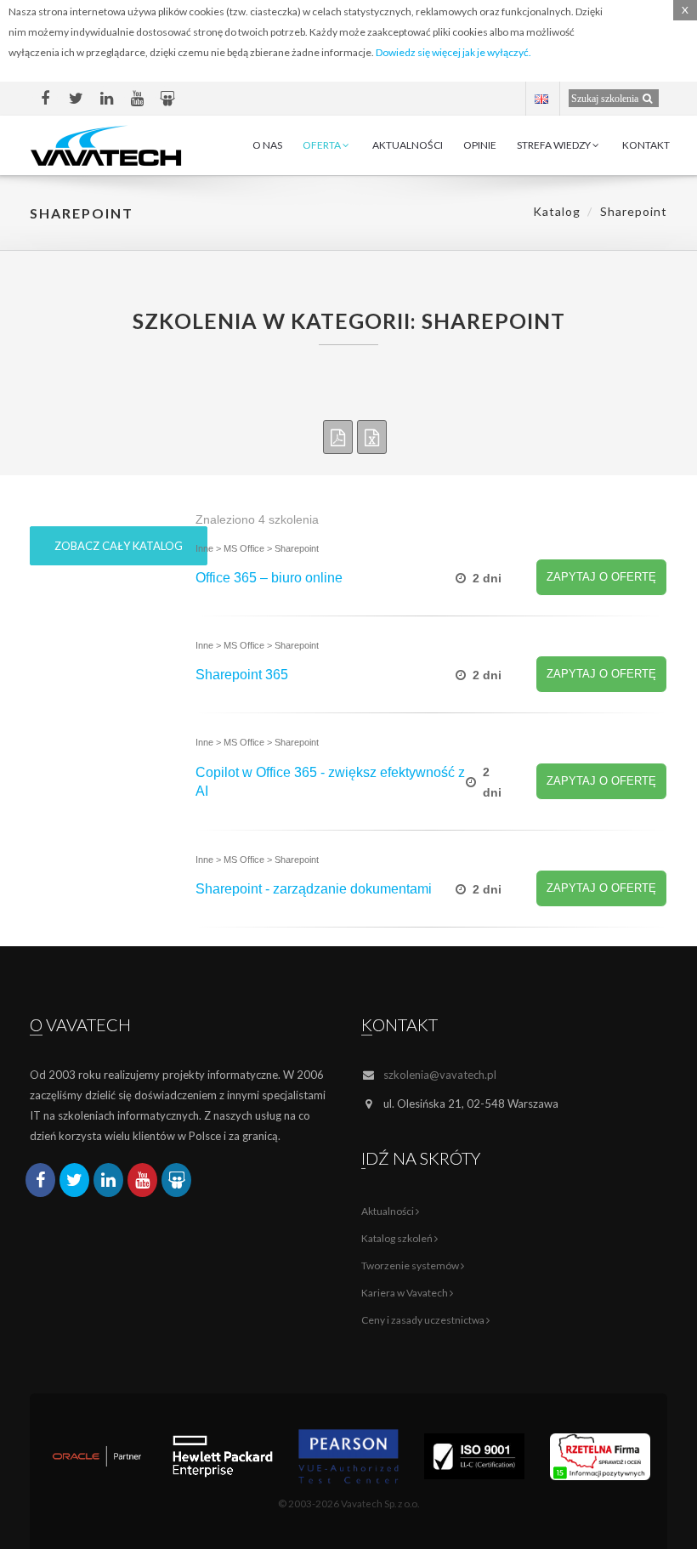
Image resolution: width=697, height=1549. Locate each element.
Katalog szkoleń (397, 1238)
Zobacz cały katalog (118, 546)
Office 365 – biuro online (269, 577)
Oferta (323, 145)
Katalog (557, 211)
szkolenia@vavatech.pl (439, 1074)
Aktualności (407, 145)
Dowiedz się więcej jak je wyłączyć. (453, 52)
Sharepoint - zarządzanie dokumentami (314, 889)
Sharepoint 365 (242, 674)
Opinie (479, 145)
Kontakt (646, 145)
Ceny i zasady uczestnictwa (423, 1320)
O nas (267, 145)
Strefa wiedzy (554, 145)
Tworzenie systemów (411, 1265)
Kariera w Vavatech (405, 1292)
